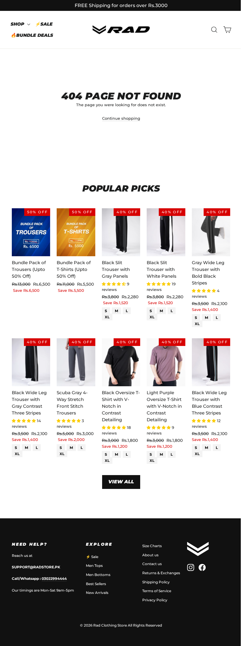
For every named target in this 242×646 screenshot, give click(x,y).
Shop (18, 24)
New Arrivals (97, 592)
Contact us (152, 564)
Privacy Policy (154, 600)
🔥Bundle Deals (32, 35)
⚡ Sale (92, 557)
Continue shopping (121, 118)
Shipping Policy (156, 582)
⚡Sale (44, 24)
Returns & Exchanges (161, 573)
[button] (114, 284)
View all (121, 481)
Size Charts (152, 546)
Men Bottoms (98, 574)
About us (150, 555)
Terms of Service (156, 591)
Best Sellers (96, 584)
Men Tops (94, 565)
